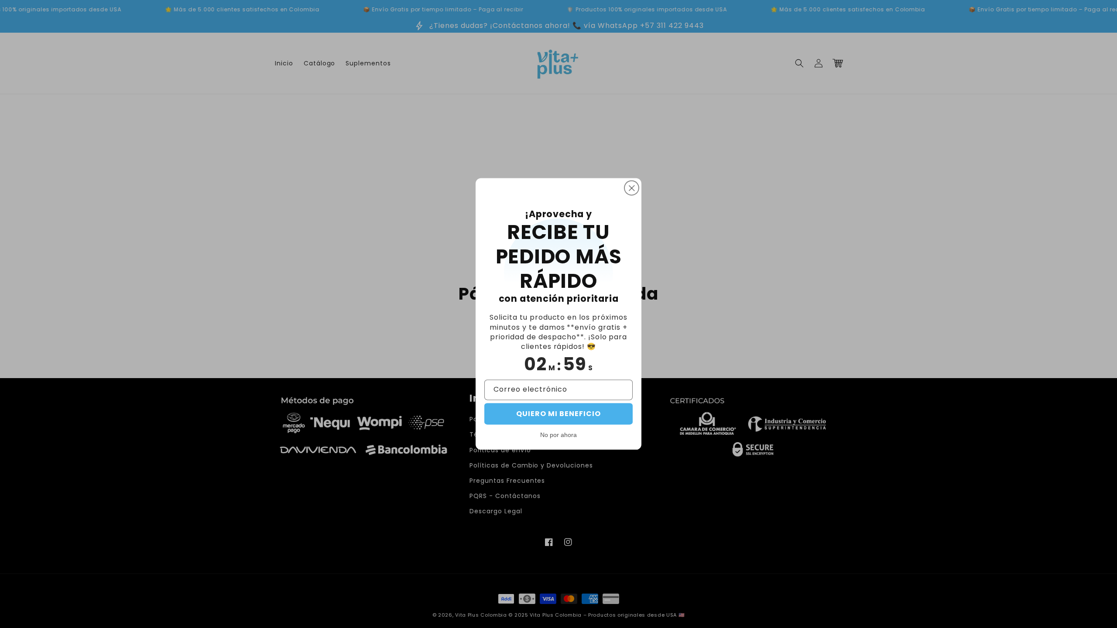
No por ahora (558, 435)
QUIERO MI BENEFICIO (558, 414)
